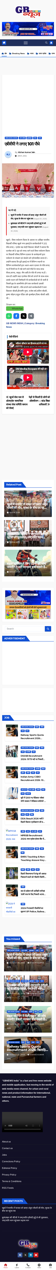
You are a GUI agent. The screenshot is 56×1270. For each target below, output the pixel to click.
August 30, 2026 (17, 963)
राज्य (53, 53)
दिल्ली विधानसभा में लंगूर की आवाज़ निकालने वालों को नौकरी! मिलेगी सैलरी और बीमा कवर (33, 877)
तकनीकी (37, 768)
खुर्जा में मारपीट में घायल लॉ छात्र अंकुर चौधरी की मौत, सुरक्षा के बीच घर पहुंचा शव (27, 507)
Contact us (7, 1148)
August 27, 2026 (17, 1024)
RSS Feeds (8, 1188)
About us (6, 1142)
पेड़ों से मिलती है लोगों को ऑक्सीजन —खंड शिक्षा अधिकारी (39, 401)
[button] (46, 43)
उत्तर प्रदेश (42, 53)
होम (6, 53)
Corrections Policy (11, 1161)
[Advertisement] (28, 102)
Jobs (4, 1155)
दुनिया (22, 772)
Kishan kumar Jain (26, 152)
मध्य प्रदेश (34, 831)
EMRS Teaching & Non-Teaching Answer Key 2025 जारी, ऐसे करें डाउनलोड (33, 860)
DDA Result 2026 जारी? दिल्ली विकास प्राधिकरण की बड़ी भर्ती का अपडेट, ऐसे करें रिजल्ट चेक (33, 822)
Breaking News (18, 53)
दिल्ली (36, 727)
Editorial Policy (9, 1168)
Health (24, 789)
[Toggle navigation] (25, 42)
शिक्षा (32, 814)
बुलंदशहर (29, 138)
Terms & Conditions (11, 1181)
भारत (31, 53)
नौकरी (42, 727)
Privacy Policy (9, 1175)
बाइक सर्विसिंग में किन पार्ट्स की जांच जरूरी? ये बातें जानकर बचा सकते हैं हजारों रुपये (26, 567)
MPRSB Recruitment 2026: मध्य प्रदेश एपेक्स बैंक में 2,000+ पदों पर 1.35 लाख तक (33, 839)
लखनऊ (28, 793)
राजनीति (28, 751)
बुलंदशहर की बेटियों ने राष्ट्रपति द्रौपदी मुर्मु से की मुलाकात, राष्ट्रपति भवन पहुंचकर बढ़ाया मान (27, 537)
